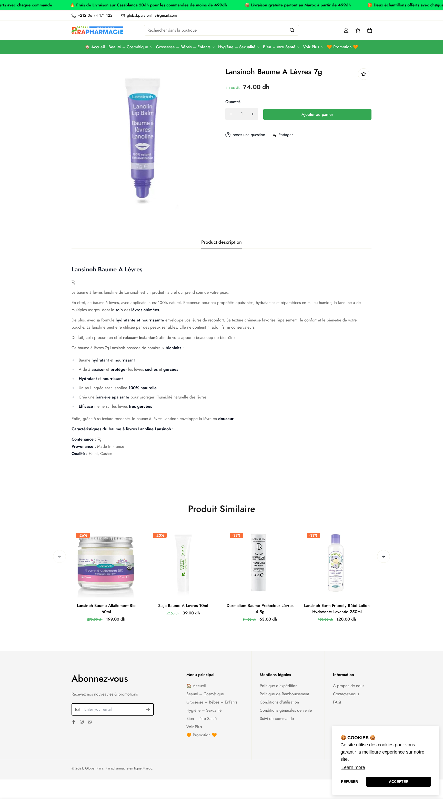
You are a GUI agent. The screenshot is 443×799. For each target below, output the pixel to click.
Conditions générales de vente (286, 710)
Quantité (233, 102)
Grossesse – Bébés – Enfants (183, 47)
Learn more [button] (353, 767)
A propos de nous (348, 686)
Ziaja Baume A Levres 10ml (183, 605)
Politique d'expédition (278, 686)
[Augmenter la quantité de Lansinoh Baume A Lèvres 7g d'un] (252, 114)
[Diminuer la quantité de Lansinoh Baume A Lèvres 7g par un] (231, 114)
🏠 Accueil (95, 47)
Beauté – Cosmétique (128, 47)
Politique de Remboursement (284, 694)
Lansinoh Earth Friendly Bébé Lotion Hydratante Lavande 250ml (337, 609)
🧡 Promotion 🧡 (342, 47)
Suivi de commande (277, 718)
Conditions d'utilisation (279, 702)
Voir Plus (311, 47)
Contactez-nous (346, 694)
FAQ (337, 702)
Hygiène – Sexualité (236, 47)
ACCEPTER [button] (398, 781)
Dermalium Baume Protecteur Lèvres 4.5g (260, 609)
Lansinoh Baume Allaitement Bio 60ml (106, 609)
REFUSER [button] (349, 781)
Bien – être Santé (279, 47)
